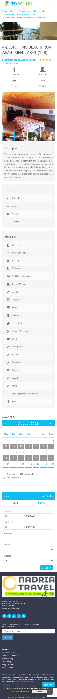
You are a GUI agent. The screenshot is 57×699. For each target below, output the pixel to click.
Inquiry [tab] (41, 502)
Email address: (8, 627)
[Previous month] (6, 423)
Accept (40, 691)
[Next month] (50, 423)
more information (22, 692)
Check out (8, 522)
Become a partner (9, 653)
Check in (8, 511)
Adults (7, 544)
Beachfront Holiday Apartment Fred (20, 14)
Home (4, 11)
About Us (5, 650)
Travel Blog (6, 662)
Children (7, 556)
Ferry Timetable (8, 665)
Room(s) (8, 533)
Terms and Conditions (10, 656)
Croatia (13, 11)
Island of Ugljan (39, 11)
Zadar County (24, 11)
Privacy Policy (7, 659)
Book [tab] (15, 502)
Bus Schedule (7, 668)
